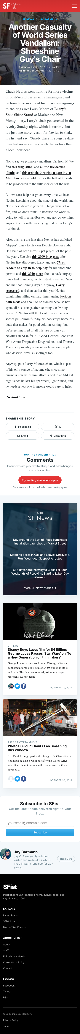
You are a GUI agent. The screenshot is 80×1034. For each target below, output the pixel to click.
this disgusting (22, 166)
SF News (28, 19)
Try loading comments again (40, 480)
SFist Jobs (9, 921)
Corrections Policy (13, 962)
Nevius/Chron (16, 396)
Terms (6, 1026)
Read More (66, 858)
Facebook (9, 985)
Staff (6, 950)
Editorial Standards (14, 956)
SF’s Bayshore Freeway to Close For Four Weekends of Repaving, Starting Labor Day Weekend (40, 573)
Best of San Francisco (15, 927)
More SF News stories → (40, 588)
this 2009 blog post (45, 256)
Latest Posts (10, 915)
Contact (7, 968)
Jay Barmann (48, 19)
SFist (10, 886)
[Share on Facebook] (23, 686)
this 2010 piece (32, 273)
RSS (5, 997)
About (6, 944)
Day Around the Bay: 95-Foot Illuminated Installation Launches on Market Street (40, 541)
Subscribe (40, 832)
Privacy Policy (10, 1020)
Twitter (7, 991)
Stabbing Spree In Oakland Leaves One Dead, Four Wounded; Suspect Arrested (40, 556)
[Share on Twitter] (17, 686)
